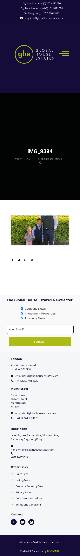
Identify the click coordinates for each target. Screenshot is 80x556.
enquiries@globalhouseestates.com (44, 18)
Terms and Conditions (29, 504)
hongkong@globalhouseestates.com (32, 449)
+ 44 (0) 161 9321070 (51, 8)
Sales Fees (22, 474)
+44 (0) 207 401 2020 (26, 380)
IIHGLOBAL (53, 551)
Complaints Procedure (29, 498)
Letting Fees (23, 480)
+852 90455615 (51, 13)
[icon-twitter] (22, 522)
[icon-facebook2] (14, 522)
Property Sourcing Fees (29, 486)
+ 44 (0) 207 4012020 (49, 3)
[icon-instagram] (31, 522)
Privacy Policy (24, 492)
